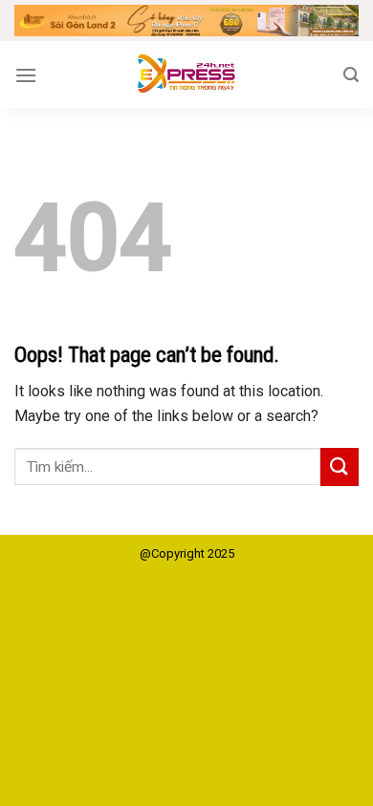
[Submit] (339, 466)
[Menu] (25, 75)
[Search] (351, 75)
